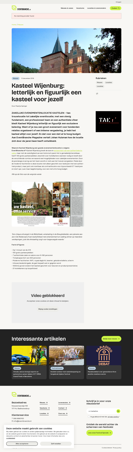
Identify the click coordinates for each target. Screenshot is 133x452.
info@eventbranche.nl (22, 421)
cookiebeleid (10, 438)
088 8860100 (18, 418)
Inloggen (118, 2)
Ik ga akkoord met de (104, 417)
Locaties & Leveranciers (96, 8)
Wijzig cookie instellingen (47, 309)
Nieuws (20, 25)
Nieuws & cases (67, 8)
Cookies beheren (107, 448)
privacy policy (113, 417)
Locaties (109, 82)
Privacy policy (117, 448)
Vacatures (80, 8)
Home (14, 25)
